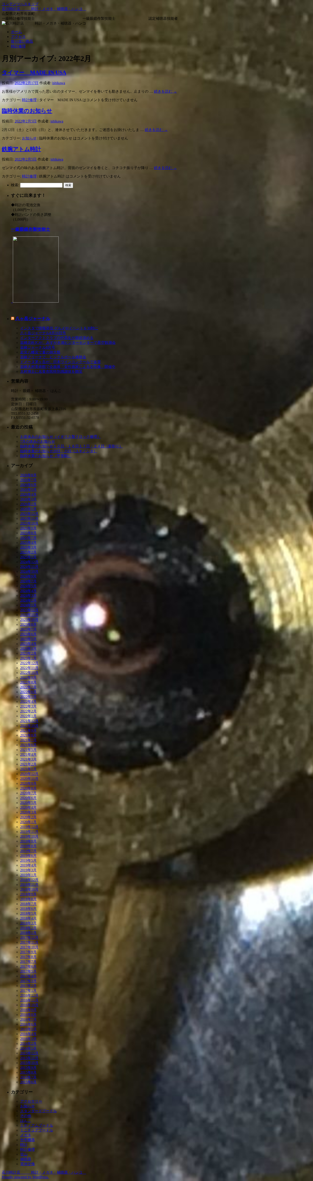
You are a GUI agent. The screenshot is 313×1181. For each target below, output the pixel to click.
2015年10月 (29, 1063)
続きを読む (165, 91)
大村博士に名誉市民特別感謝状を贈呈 (51, 371)
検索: (15, 185)
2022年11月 (29, 668)
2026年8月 (28, 475)
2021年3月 (28, 759)
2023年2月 (28, 653)
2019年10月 (29, 836)
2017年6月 (28, 966)
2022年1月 (28, 716)
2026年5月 (28, 490)
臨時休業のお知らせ (27, 111)
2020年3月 (28, 812)
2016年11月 (29, 1000)
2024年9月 (28, 576)
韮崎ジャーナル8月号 (37, 347)
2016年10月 (29, 1005)
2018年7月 (28, 904)
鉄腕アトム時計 (21, 149)
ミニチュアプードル (36, 1130)
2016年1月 (28, 1048)
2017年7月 (28, 962)
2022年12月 (29, 663)
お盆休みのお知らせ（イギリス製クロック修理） (60, 437)
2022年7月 (28, 687)
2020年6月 (28, 798)
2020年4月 (28, 807)
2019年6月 (28, 856)
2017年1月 (28, 990)
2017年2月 (28, 986)
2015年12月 (29, 1053)
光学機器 (27, 1140)
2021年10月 (29, 726)
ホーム (16, 32)
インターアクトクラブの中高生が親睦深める (56, 338)
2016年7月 (28, 1019)
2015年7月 (28, 1077)
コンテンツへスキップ (20, 4)
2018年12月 (29, 880)
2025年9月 (28, 528)
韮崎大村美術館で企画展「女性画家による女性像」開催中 (67, 367)
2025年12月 (29, 514)
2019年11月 (29, 832)
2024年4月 (28, 591)
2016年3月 (28, 1039)
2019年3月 (28, 870)
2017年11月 (29, 942)
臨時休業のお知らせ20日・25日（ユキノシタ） (58, 451)
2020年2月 (28, 817)
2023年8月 (28, 624)
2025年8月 (28, 533)
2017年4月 (28, 976)
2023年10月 (29, 620)
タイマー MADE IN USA (34, 72)
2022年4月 (28, 701)
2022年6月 (28, 692)
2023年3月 (28, 648)
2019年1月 (28, 875)
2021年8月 (28, 735)
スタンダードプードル (38, 1111)
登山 (23, 1154)
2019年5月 (28, 860)
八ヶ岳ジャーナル (32, 318)
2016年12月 (29, 995)
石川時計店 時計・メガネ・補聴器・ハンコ (44, 9)
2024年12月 (29, 562)
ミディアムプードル (36, 1125)
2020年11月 (29, 779)
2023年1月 (28, 658)
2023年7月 (28, 629)
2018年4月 (28, 918)
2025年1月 (28, 557)
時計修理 (18, 46)
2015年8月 (28, 1072)
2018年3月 (28, 923)
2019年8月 (28, 846)
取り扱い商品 (22, 41)
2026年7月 (28, 480)
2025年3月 (28, 547)
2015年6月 (28, 1082)
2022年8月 (28, 682)
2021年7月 (28, 740)
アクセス (18, 37)
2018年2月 (28, 928)
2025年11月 (29, 518)
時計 (23, 1145)
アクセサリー (31, 1101)
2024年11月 (29, 567)
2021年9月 (28, 730)
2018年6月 (28, 909)
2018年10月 (29, 889)
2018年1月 (28, 933)
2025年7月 (28, 538)
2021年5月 (28, 750)
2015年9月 (28, 1068)
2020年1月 (28, 822)
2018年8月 (28, 899)
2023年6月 (28, 634)
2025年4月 (28, 543)
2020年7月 (28, 793)
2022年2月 (28, 711)
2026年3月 (28, 499)
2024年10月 (29, 571)
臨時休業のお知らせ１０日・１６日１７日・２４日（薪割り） (71, 446)
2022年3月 (28, 706)
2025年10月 (29, 523)
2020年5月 (28, 803)
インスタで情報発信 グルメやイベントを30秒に (59, 328)
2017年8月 (28, 957)
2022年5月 (28, 697)
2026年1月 (28, 509)
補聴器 (25, 1159)
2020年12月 (29, 774)
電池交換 (27, 1164)
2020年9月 (28, 783)
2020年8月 (28, 788)
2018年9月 (28, 894)
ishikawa (58, 83)
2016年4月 (28, 1034)
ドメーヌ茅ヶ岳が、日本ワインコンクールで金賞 (60, 362)
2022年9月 (28, 677)
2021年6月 (28, 745)
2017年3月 (28, 981)
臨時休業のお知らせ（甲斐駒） (45, 456)
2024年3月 (28, 595)
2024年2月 (28, 600)
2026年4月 (28, 494)
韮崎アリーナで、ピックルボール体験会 (53, 357)
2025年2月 (28, 552)
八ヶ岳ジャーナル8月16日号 (43, 333)
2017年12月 (29, 937)
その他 (25, 1116)
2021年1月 (28, 769)
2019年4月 (28, 865)
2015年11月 (29, 1058)
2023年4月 (28, 644)
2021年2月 (28, 764)
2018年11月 (29, 884)
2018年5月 (28, 913)
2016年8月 (28, 1015)
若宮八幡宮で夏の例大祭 (40, 352)
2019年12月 (29, 827)
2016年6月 (28, 1024)
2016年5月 (28, 1029)
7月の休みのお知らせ (37, 441)
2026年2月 (28, 504)
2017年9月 (28, 952)
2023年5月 (28, 639)
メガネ (25, 1135)
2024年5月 (28, 586)
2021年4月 (28, 754)
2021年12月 (29, 721)
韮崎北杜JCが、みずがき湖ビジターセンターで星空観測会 (68, 343)
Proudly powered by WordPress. (25, 1177)
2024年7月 (28, 581)
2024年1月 (28, 605)
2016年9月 (28, 1010)
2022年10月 (29, 673)
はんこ (25, 1121)
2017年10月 (29, 947)
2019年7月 (28, 851)
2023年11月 (29, 615)
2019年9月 (28, 841)
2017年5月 (28, 971)
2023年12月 (29, 610)
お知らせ (29, 138)
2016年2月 (28, 1043)
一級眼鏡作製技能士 (30, 229)
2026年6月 (28, 485)
